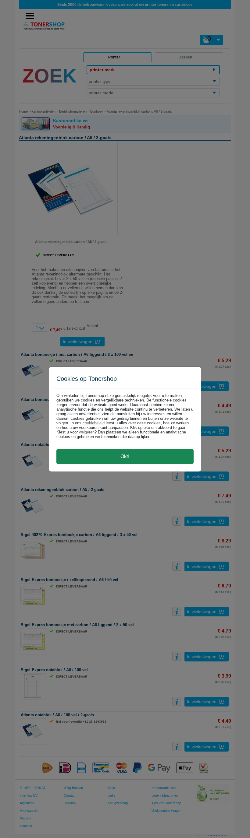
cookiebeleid (94, 423)
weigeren (87, 432)
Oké (124, 456)
